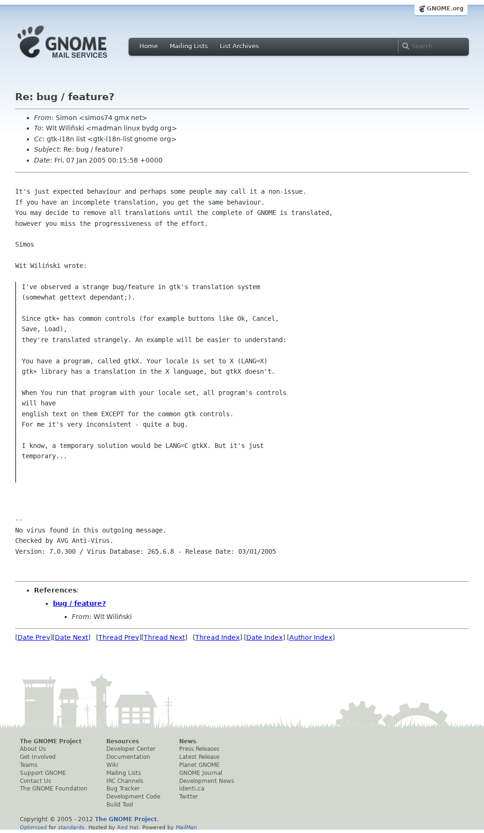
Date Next (71, 637)
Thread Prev (118, 637)
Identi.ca (191, 788)
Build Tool (119, 804)
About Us (33, 749)
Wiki (112, 765)
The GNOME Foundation (53, 788)
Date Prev (33, 637)
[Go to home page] (76, 60)
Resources (122, 741)
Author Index (310, 637)
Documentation (128, 757)
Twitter (188, 796)
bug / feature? (79, 603)
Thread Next (164, 637)
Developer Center (131, 749)
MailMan (186, 827)
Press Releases (199, 749)
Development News (206, 781)
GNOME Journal (200, 773)
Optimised (33, 827)
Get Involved (38, 757)
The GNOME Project (51, 741)
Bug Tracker (123, 788)
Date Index (264, 637)
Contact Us (35, 781)
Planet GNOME (199, 765)
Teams (28, 765)
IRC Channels (124, 781)
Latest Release (199, 757)
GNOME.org (445, 8)
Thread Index (217, 637)
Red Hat (127, 827)
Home (148, 46)
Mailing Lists (189, 46)
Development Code (133, 796)
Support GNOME (43, 773)
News (187, 741)
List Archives (239, 46)
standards (71, 827)
